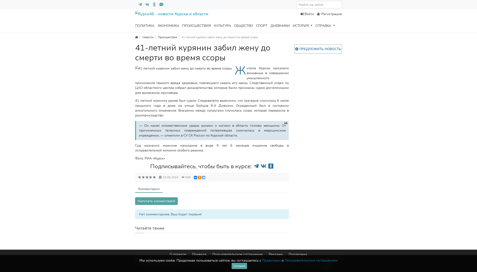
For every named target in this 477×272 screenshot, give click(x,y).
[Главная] (136, 37)
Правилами (271, 260)
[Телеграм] (138, 5)
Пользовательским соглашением (311, 260)
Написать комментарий (156, 201)
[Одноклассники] (152, 5)
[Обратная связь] (159, 5)
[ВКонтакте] (195, 177)
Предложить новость (319, 49)
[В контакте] (145, 5)
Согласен (239, 266)
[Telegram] (203, 177)
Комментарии (149, 189)
